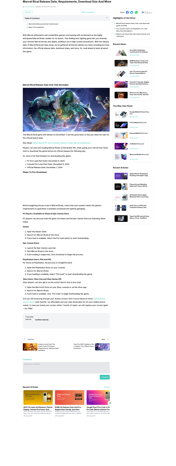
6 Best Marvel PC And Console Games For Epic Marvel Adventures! (61, 143)
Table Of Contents (32, 18)
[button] (105, 377)
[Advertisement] (66, 69)
